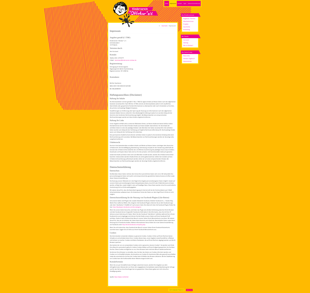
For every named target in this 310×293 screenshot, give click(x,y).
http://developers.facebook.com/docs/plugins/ (127, 207)
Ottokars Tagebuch (189, 58)
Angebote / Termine (189, 18)
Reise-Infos (186, 56)
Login (184, 3)
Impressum (173, 3)
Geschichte (186, 27)
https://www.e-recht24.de (121, 277)
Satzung (185, 43)
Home (166, 3)
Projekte (185, 24)
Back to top (189, 290)
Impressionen (187, 61)
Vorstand (186, 40)
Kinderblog (186, 29)
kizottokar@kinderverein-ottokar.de (125, 60)
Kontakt (180, 3)
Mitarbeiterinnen (188, 21)
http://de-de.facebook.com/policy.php (133, 224)
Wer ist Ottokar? (188, 45)
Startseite (165, 26)
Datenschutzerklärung (194, 3)
